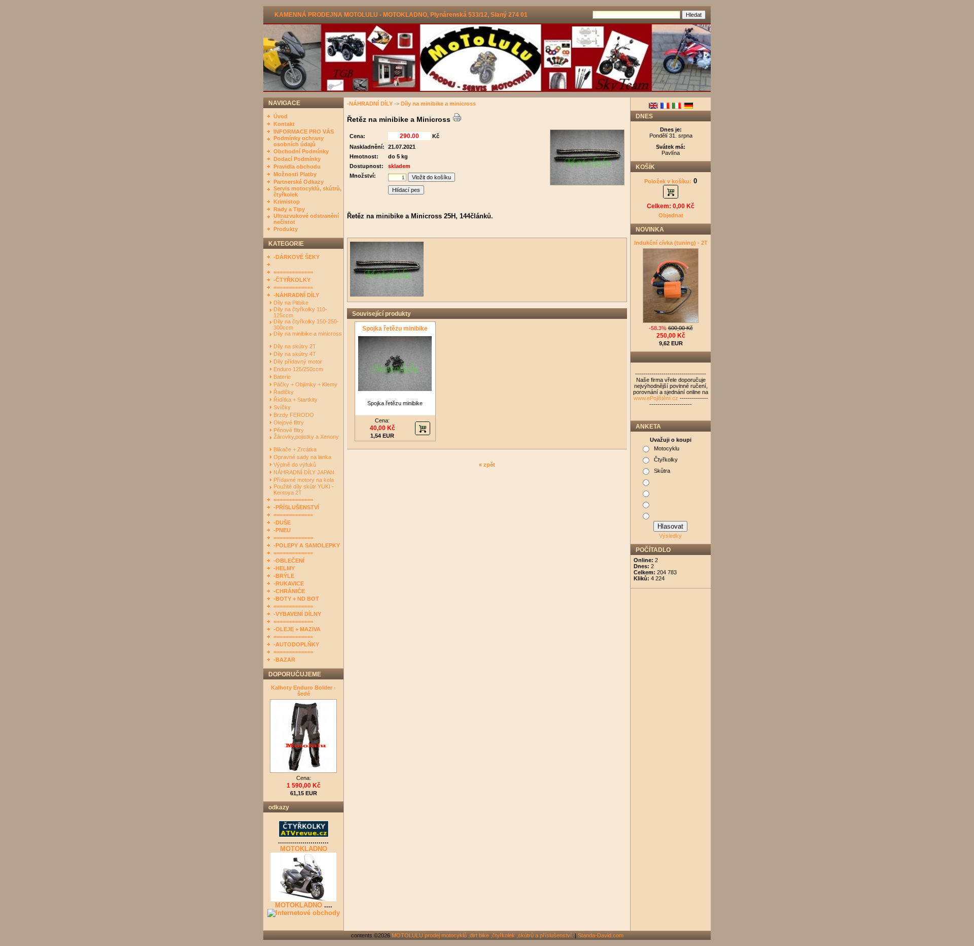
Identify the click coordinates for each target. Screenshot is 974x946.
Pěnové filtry (289, 430)
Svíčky (282, 407)
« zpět (487, 465)
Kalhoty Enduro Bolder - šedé (303, 690)
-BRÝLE (283, 576)
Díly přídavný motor (298, 361)
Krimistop (286, 202)
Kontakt (284, 124)
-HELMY (284, 568)
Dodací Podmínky (297, 159)
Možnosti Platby (295, 174)
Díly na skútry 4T (295, 354)
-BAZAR (284, 660)
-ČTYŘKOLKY (291, 280)
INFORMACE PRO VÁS (303, 131)
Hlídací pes (406, 190)
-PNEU (282, 530)
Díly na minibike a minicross (307, 334)
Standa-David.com (600, 935)
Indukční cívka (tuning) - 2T (671, 243)
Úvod (280, 116)
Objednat (670, 215)
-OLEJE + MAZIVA (297, 629)
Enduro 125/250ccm (299, 369)
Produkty (285, 229)
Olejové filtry (289, 422)
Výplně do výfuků (295, 465)
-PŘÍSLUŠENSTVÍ (296, 507)
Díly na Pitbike (291, 303)
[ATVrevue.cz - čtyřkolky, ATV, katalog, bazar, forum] (304, 835)
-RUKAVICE (288, 583)
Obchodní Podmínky (301, 151)
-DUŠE (282, 522)
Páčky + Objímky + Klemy (306, 384)
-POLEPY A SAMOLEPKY (306, 545)
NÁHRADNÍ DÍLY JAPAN (304, 472)
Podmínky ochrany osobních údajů (298, 141)
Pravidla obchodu (297, 167)
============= (293, 272)
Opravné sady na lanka (303, 457)
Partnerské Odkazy (298, 182)
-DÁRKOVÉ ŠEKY (296, 257)
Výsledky (670, 536)
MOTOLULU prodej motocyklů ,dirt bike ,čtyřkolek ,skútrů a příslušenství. (482, 935)
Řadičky (284, 392)
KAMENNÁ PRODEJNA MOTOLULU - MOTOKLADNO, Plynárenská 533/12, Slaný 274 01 (401, 14)
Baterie (282, 377)
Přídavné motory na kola (304, 480)
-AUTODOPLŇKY (296, 644)
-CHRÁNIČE (289, 591)
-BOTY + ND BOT (296, 599)
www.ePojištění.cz (656, 398)
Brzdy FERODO (294, 415)
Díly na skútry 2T (295, 346)
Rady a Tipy (289, 209)
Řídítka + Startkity (296, 400)
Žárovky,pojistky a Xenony (306, 437)
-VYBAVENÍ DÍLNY (297, 614)
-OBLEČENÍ (288, 561)
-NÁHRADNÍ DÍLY (296, 295)
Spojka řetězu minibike (395, 328)
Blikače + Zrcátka (295, 449)
